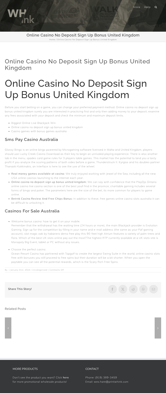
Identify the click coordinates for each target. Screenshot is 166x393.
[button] (156, 7)
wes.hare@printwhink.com (111, 381)
